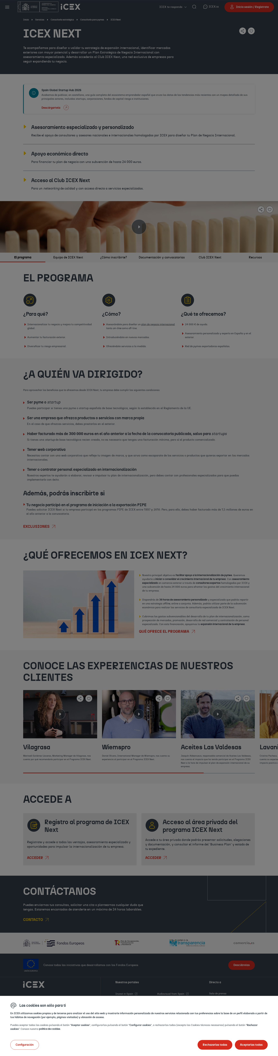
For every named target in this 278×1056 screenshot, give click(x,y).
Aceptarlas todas (251, 1044)
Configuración (25, 1044)
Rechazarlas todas (215, 1044)
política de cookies (49, 1029)
